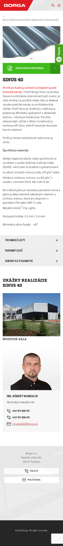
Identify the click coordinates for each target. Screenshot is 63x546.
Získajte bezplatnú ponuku (29, 68)
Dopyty (59, 51)
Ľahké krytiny (37, 19)
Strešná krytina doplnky (20, 19)
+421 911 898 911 (21, 411)
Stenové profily (52, 19)
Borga (5, 19)
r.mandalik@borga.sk (25, 424)
